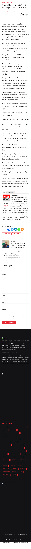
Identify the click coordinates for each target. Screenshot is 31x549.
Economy (5, 439)
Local (24, 450)
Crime (23, 433)
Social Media (6, 468)
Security (5, 465)
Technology (22, 468)
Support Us (22, 539)
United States (6, 474)
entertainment (6, 444)
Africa (4, 427)
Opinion (13, 459)
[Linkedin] (15, 229)
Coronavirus (15, 433)
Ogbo (21, 456)
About (4, 192)
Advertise (15, 539)
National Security (14, 453)
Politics (15, 462)
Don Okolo (5, 436)
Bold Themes (7, 233)
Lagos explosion (6, 450)
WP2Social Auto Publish (8, 542)
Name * (3, 295)
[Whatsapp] (18, 229)
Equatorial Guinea (18, 444)
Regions (23, 462)
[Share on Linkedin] (26, 14)
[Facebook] (5, 206)
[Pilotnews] (6, 201)
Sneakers (13, 465)
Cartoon (13, 430)
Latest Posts (11, 192)
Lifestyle (16, 450)
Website (4, 309)
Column (21, 430)
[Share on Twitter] (23, 14)
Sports (14, 468)
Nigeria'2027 (13, 456)
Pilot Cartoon (23, 459)
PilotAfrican (11, 11)
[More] (22, 229)
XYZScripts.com (24, 542)
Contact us (8, 539)
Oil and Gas (5, 459)
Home (5, 538)
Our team (12, 538)
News (23, 453)
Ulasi (21, 471)
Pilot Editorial (6, 462)
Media (4, 453)
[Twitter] (7, 206)
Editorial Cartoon (15, 439)
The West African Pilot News (9, 471)
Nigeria (5, 456)
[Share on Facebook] (21, 14)
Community (5, 433)
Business (5, 430)
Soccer (20, 465)
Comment (4, 274)
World (14, 474)
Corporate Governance (21, 538)
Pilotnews (4, 11)
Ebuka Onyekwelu (15, 436)
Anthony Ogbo (13, 427)
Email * (3, 302)
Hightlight (17, 233)
